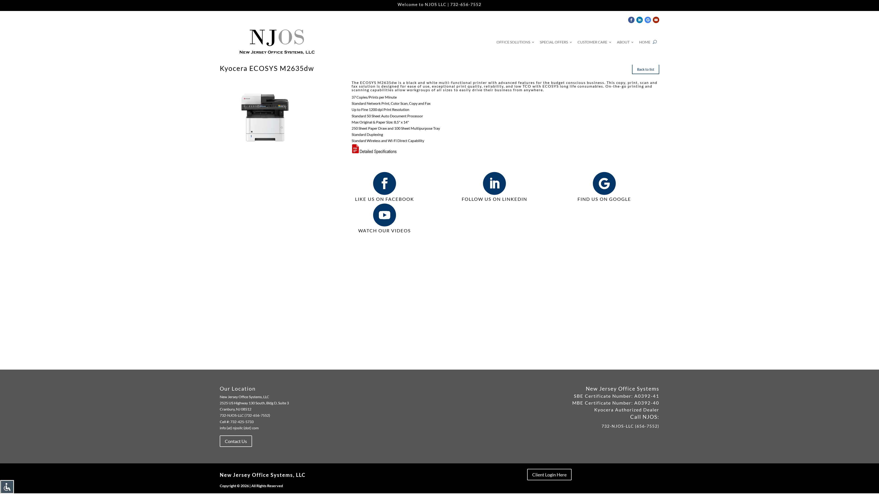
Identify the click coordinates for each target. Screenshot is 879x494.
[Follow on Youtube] (656, 20)
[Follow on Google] (648, 20)
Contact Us (236, 441)
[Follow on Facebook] (631, 20)
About (623, 42)
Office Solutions (513, 42)
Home (644, 42)
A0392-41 (646, 396)
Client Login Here (549, 474)
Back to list (645, 69)
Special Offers (554, 42)
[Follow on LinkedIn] (639, 20)
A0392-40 (646, 402)
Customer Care (592, 42)
